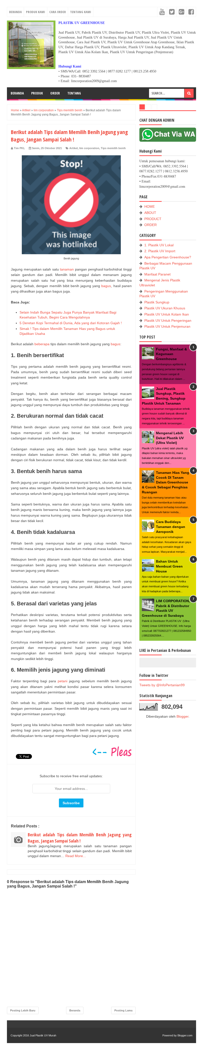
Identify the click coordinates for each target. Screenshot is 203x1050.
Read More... (75, 856)
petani (62, 681)
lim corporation (89, 148)
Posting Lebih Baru (22, 1010)
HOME (149, 206)
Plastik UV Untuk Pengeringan (167, 320)
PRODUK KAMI (35, 12)
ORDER (55, 93)
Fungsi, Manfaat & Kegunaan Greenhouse (171, 354)
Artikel (73, 148)
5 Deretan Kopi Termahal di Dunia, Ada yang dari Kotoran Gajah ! (71, 323)
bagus (106, 286)
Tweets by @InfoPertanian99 (162, 685)
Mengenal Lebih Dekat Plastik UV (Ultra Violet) (170, 438)
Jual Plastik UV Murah (43, 1035)
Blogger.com (185, 1035)
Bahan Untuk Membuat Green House (169, 566)
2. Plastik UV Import (159, 251)
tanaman (67, 269)
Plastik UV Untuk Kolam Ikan (166, 314)
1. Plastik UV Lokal (159, 245)
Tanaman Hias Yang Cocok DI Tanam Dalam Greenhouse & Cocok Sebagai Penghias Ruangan (165, 482)
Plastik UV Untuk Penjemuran (167, 326)
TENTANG (74, 93)
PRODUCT (152, 219)
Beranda (74, 1010)
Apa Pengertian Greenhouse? (167, 257)
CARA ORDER (57, 12)
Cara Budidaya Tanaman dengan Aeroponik (170, 526)
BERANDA (15, 12)
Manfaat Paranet (157, 274)
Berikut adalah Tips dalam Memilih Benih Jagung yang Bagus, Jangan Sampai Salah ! (80, 838)
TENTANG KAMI (80, 12)
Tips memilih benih (113, 148)
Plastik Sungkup (156, 302)
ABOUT (150, 213)
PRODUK (37, 93)
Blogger (182, 716)
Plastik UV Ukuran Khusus (164, 308)
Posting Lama (123, 1010)
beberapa (42, 344)
